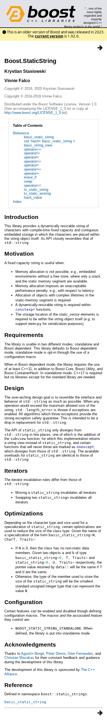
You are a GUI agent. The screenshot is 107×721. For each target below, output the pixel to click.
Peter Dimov (56, 653)
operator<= (32, 161)
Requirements (23, 335)
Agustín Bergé (32, 653)
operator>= (32, 169)
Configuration (23, 602)
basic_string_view (38, 145)
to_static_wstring (37, 193)
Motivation (19, 253)
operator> (31, 165)
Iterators (16, 471)
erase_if (30, 177)
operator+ (31, 173)
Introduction (21, 217)
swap (28, 181)
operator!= (32, 153)
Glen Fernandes (80, 653)
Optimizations (23, 513)
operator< (31, 157)
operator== (32, 149)
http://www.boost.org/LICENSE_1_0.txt (35, 113)
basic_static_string (39, 137)
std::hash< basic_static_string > (49, 141)
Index (17, 202)
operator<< (32, 185)
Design (14, 388)
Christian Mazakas (19, 658)
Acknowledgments (30, 644)
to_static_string (36, 190)
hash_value (33, 197)
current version (49, 36)
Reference (21, 133)
